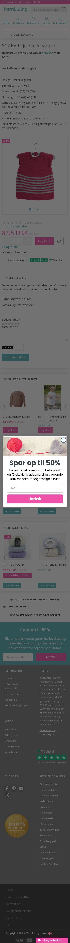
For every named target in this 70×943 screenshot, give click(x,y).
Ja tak (35, 499)
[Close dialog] (63, 440)
